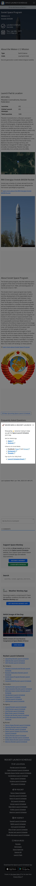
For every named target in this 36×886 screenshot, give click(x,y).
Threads (11, 453)
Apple (10, 441)
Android (11, 443)
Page (17, 449)
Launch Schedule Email (16, 459)
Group (26, 449)
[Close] (33, 425)
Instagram (12, 451)
